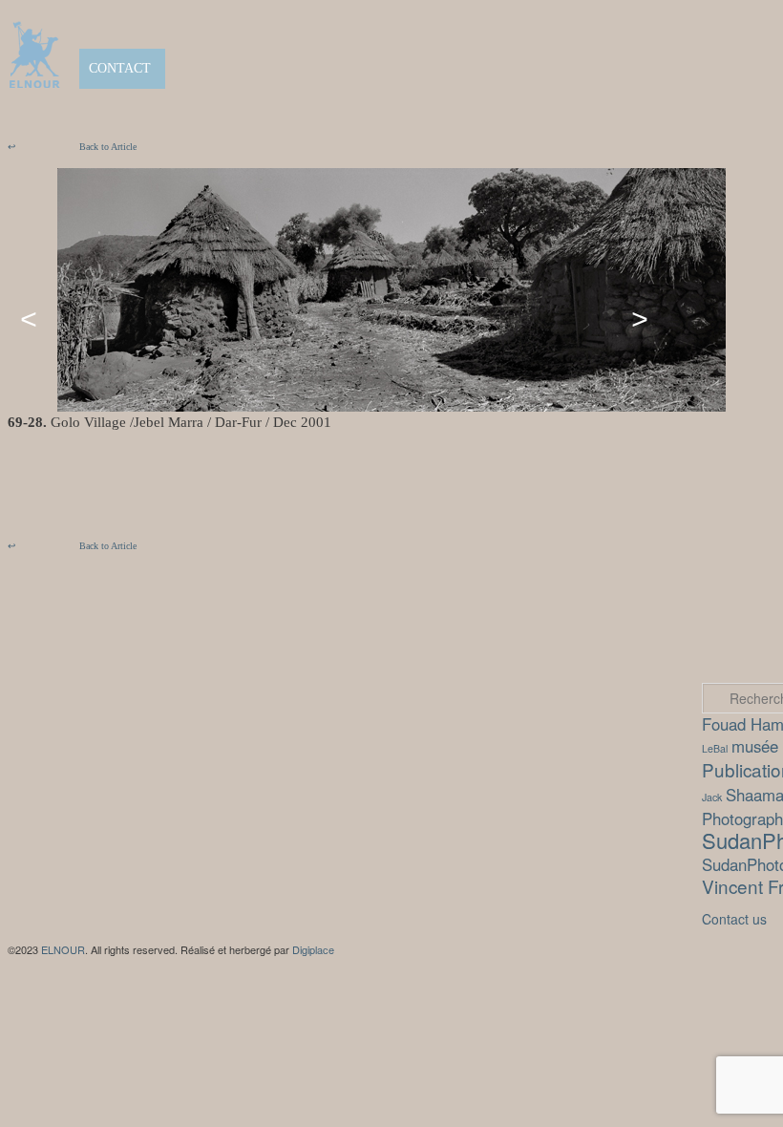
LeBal (715, 748)
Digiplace (313, 949)
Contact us (734, 918)
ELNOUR (63, 949)
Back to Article (72, 146)
